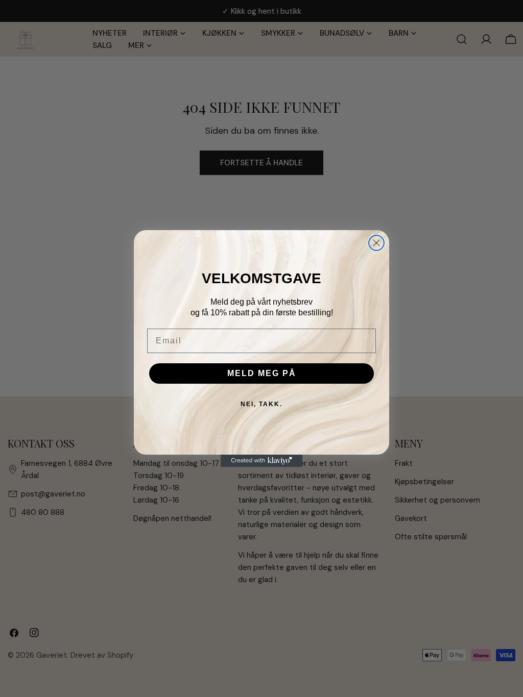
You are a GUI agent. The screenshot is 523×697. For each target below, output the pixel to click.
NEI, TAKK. (261, 404)
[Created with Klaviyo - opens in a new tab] (261, 461)
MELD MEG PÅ (261, 373)
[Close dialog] (376, 243)
